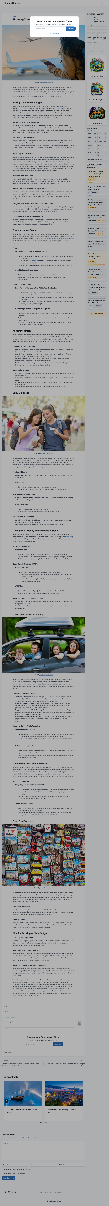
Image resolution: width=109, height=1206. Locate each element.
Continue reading (54, 33)
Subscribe (71, 28)
